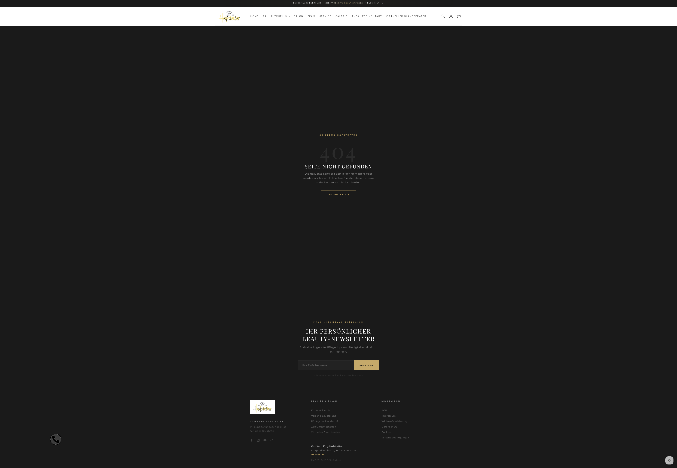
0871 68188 (318, 454)
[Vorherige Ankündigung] (225, 3)
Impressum (389, 415)
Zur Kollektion (338, 194)
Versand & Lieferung (323, 415)
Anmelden (366, 365)
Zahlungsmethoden (323, 426)
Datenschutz (390, 426)
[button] (276, 16)
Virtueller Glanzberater (325, 432)
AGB (384, 410)
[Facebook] (251, 441)
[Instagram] (258, 441)
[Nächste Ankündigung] (452, 3)
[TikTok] (271, 441)
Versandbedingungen (395, 437)
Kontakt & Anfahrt (322, 410)
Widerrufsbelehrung (394, 421)
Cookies (386, 432)
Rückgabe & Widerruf (324, 421)
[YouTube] (265, 441)
